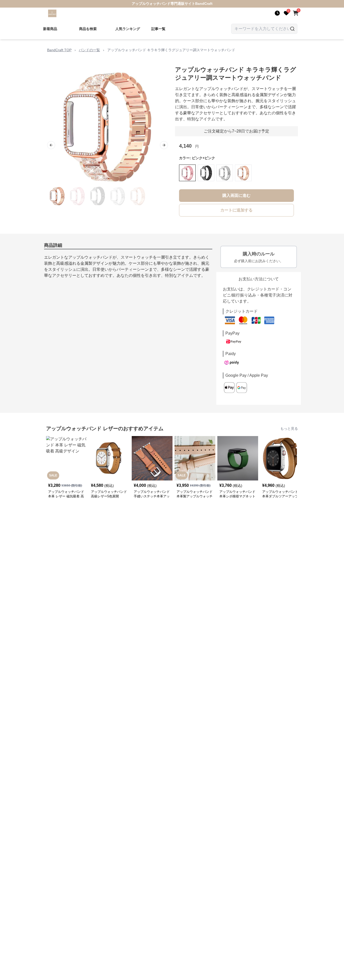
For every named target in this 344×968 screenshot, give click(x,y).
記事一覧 (158, 29)
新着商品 (50, 29)
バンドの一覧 (89, 50)
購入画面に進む (236, 195)
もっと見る (289, 428)
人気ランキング (127, 29)
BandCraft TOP (59, 50)
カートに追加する (236, 210)
